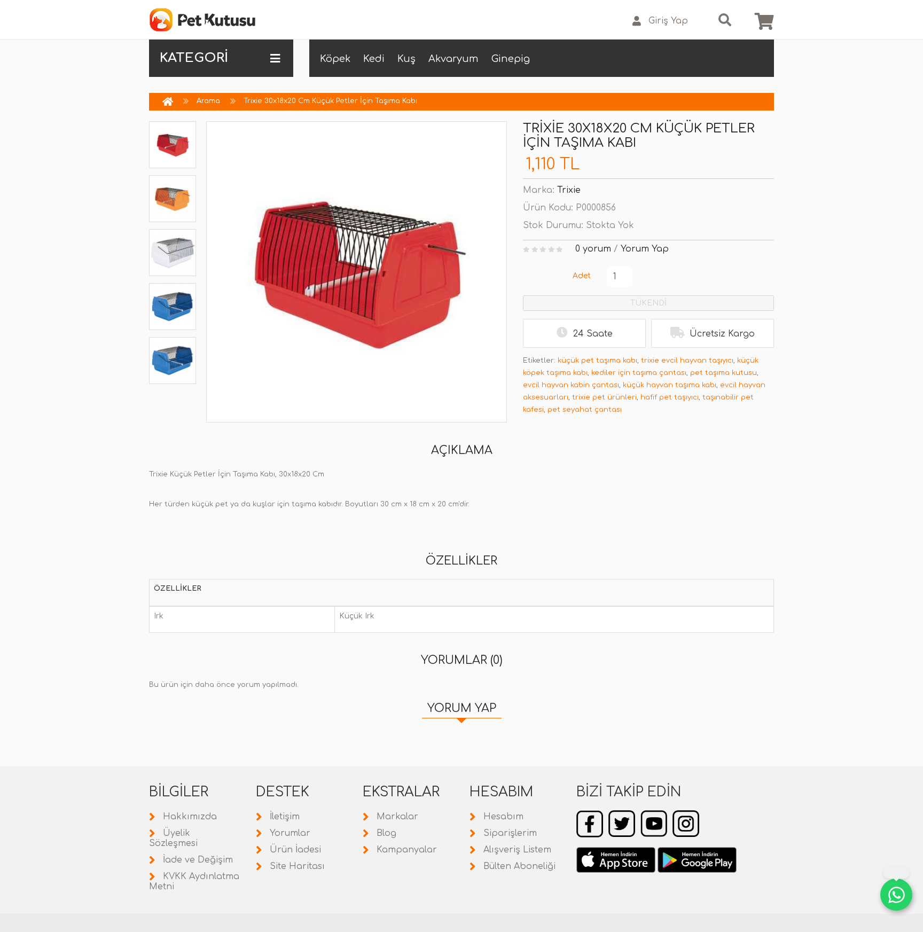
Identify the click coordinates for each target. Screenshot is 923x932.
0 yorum (593, 249)
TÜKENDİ (648, 303)
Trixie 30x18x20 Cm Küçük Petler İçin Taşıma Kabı (330, 101)
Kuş (406, 58)
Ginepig (510, 58)
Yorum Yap (645, 249)
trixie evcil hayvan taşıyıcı (687, 360)
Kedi (374, 58)
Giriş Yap (668, 21)
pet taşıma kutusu (723, 373)
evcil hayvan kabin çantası (571, 385)
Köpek (335, 58)
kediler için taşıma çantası (638, 373)
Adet (582, 276)
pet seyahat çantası (584, 409)
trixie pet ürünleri (604, 397)
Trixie (569, 190)
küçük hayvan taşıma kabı (669, 385)
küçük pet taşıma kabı (597, 360)
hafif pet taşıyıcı (669, 397)
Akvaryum (453, 58)
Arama (208, 101)
